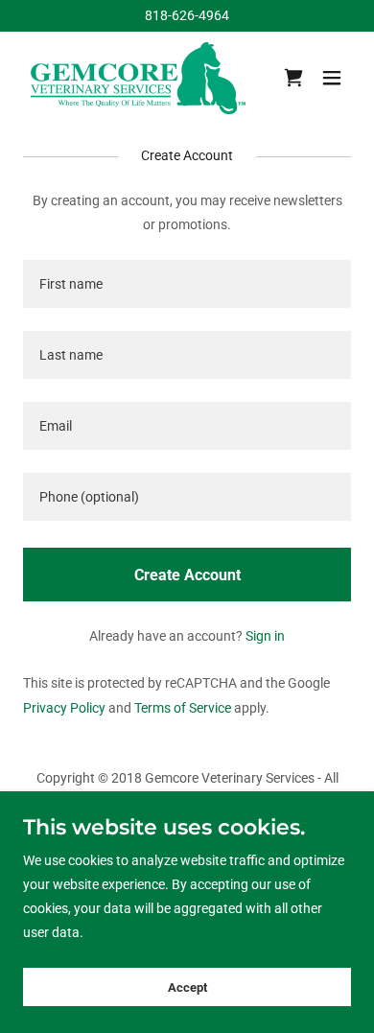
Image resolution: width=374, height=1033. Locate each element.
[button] (332, 78)
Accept (187, 987)
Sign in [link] (265, 636)
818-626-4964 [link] (187, 15)
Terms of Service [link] (182, 708)
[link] (138, 77)
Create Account (187, 575)
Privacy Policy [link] (64, 708)
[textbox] (187, 284)
